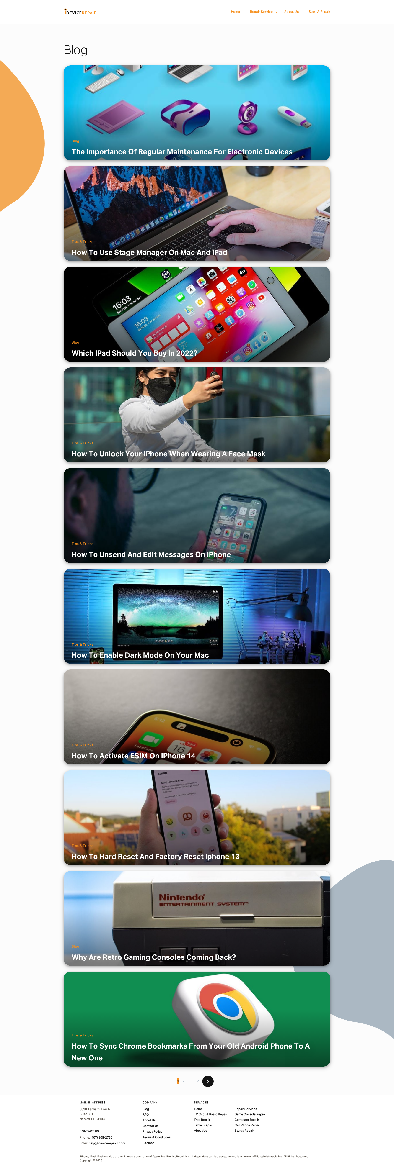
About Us (291, 11)
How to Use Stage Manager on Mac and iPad (149, 252)
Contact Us (150, 1126)
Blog (75, 141)
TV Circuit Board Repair (210, 1114)
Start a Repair (319, 11)
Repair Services (262, 11)
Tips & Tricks (82, 242)
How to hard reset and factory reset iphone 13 (156, 857)
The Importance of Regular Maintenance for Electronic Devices (182, 152)
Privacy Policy (152, 1132)
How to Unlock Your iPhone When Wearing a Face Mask (168, 454)
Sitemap (148, 1143)
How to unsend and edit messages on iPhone (151, 555)
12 (197, 1081)
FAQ (146, 1114)
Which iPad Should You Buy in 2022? (134, 353)
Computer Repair (247, 1120)
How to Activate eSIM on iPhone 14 (133, 756)
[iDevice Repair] (80, 12)
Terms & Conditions (157, 1137)
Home (235, 11)
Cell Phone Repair (247, 1125)
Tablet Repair (203, 1125)
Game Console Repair (250, 1114)
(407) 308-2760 (101, 1137)
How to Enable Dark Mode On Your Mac (140, 655)
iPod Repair (202, 1120)
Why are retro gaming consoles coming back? (154, 957)
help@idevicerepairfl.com (107, 1143)
